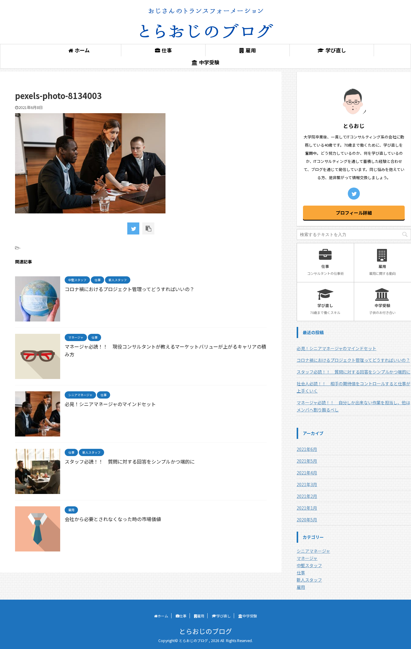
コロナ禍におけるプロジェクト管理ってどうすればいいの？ (129, 289)
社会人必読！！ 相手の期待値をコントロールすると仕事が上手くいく (353, 387)
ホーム (82, 50)
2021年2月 (307, 496)
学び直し (336, 50)
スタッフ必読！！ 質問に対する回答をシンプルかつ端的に (130, 461)
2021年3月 (307, 484)
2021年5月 (307, 461)
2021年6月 (307, 449)
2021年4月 (307, 473)
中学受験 (209, 62)
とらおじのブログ (205, 631)
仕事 (167, 50)
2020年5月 (307, 520)
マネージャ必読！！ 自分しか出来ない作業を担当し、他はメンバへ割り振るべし (353, 406)
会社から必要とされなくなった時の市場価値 (113, 519)
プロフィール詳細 (354, 213)
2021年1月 (307, 508)
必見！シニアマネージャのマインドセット (110, 404)
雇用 (251, 50)
